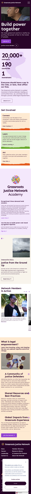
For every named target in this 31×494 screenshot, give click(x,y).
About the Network (18, 455)
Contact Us (4, 455)
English (20, 492)
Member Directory (18, 449)
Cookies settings (15, 479)
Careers (3, 451)
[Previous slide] (26, 291)
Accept (15, 483)
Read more (3, 321)
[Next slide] (29, 291)
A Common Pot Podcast (19, 453)
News (3, 449)
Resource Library (17, 451)
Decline (15, 487)
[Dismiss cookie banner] (25, 462)
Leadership (4, 453)
